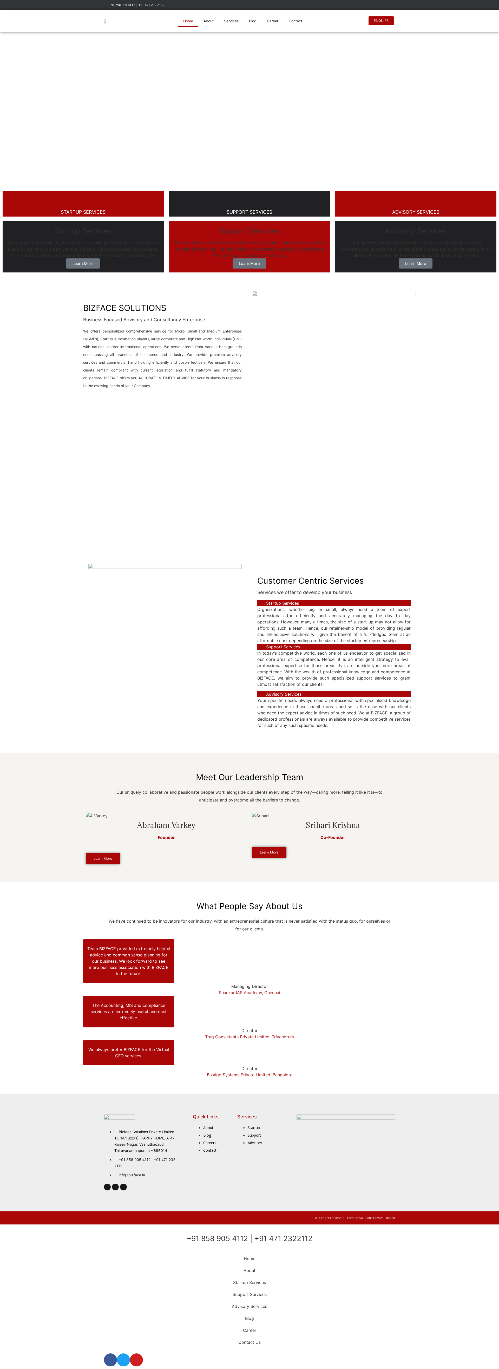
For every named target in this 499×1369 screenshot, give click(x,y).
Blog (253, 21)
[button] (334, 603)
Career (272, 21)
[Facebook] (377, 5)
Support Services (283, 646)
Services (231, 21)
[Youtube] (392, 5)
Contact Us (249, 1342)
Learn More (83, 263)
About (208, 21)
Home (188, 21)
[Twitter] (166, 843)
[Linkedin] (384, 5)
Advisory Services (283, 694)
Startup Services (282, 603)
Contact (295, 21)
